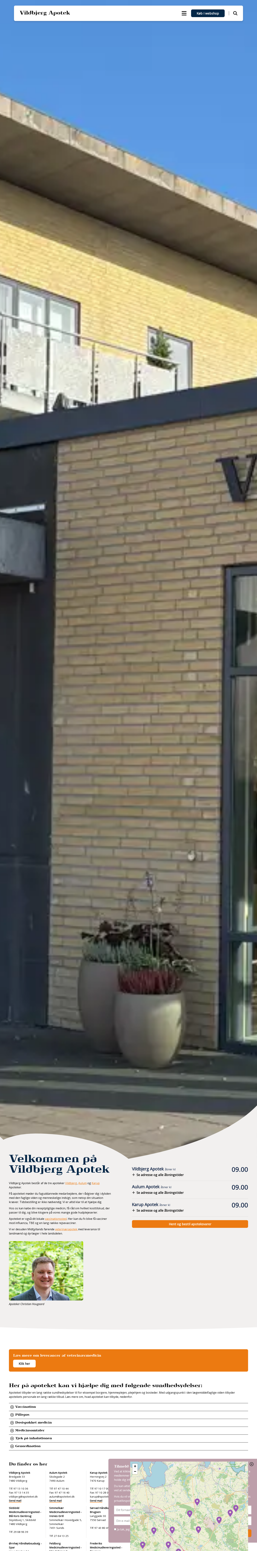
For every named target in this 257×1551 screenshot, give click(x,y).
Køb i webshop (208, 13)
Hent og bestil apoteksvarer (190, 1224)
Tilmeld (240, 1533)
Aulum (82, 1183)
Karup (96, 1183)
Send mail (15, 1500)
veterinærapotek (66, 1229)
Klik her (24, 1363)
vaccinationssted (56, 1219)
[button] (168, 1545)
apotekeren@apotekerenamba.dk (169, 1490)
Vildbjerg (71, 1183)
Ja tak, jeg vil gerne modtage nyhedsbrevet (144, 1529)
